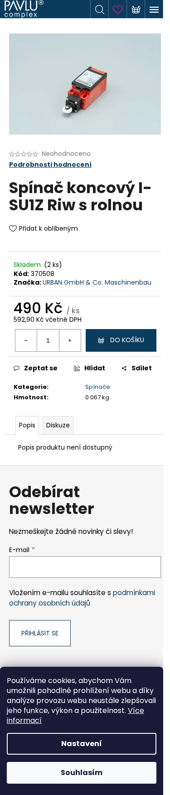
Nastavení (81, 743)
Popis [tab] (27, 425)
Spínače (97, 387)
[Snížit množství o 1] (26, 340)
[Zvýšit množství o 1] (70, 340)
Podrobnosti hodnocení (50, 164)
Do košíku (127, 339)
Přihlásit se (39, 633)
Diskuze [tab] (58, 425)
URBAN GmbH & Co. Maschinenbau (97, 282)
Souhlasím (81, 772)
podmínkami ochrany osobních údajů (82, 597)
